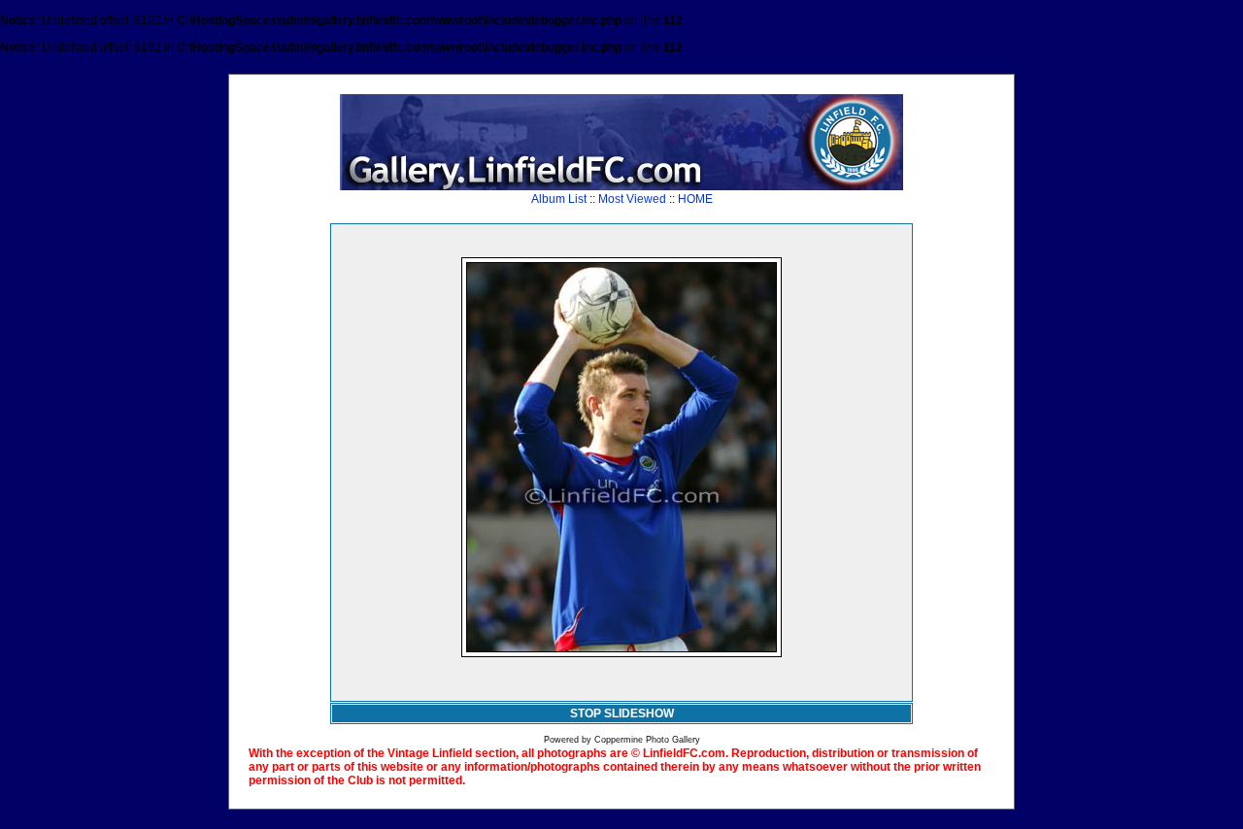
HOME (695, 199)
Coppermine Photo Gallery (647, 740)
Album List (559, 199)
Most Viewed (632, 199)
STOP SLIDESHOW (622, 713)
